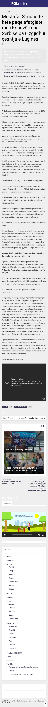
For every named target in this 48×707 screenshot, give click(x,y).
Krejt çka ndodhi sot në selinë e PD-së (11, 483)
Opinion (11, 615)
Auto (10, 641)
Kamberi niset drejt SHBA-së (19, 449)
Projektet (10, 664)
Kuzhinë (12, 645)
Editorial (12, 608)
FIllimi (9, 557)
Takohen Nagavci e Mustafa (15, 66)
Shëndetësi (13, 626)
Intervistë (10, 597)
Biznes (9, 657)
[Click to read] (24, 441)
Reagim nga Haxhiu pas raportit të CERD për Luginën (24, 76)
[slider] (22, 534)
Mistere (11, 634)
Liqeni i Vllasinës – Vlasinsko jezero (21, 674)
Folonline (7, 702)
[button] (24, 524)
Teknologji (12, 637)
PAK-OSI (12, 671)
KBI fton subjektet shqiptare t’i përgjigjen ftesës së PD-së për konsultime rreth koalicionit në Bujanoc (36, 486)
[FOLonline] (19, 5)
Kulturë (11, 585)
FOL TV (9, 594)
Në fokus (12, 574)
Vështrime (10, 605)
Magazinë (10, 623)
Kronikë (11, 578)
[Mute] (39, 535)
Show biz (12, 630)
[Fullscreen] (43, 535)
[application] (24, 524)
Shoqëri (12, 571)
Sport (9, 601)
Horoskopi (12, 648)
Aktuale (9, 564)
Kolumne (12, 611)
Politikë (11, 567)
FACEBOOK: (7, 503)
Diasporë (12, 589)
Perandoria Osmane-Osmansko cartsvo (23, 667)
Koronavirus (13, 582)
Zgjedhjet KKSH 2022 (14, 653)
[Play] (5, 535)
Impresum (10, 560)
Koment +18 (13, 619)
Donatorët (10, 660)
